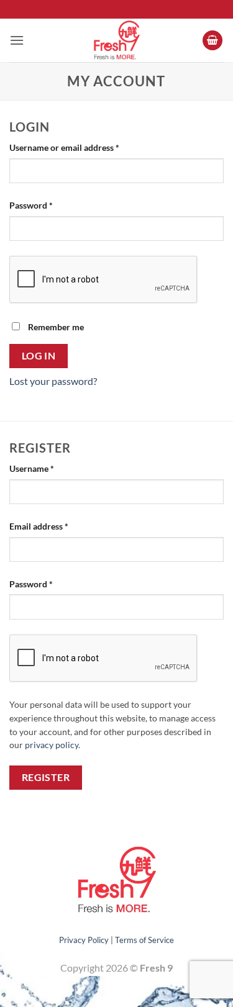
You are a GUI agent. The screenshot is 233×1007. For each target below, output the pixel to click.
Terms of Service (144, 940)
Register (46, 777)
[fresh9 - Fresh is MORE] (116, 40)
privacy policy (51, 745)
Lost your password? (53, 381)
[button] (16, 40)
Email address (56, 525)
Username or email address (81, 147)
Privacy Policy (84, 940)
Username (49, 468)
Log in (39, 355)
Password (48, 204)
